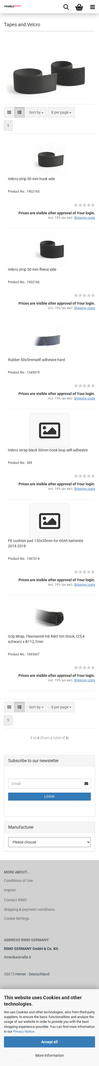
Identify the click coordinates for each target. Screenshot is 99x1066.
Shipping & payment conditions (29, 909)
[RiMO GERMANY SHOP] (10, 6)
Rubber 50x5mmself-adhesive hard (36, 360)
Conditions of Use (18, 880)
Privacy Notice (23, 1031)
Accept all (49, 1042)
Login (49, 796)
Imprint (10, 890)
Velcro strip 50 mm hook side (31, 179)
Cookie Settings (16, 918)
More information (49, 1055)
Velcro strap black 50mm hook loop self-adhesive (48, 450)
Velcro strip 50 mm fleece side (32, 269)
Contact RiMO (15, 900)
